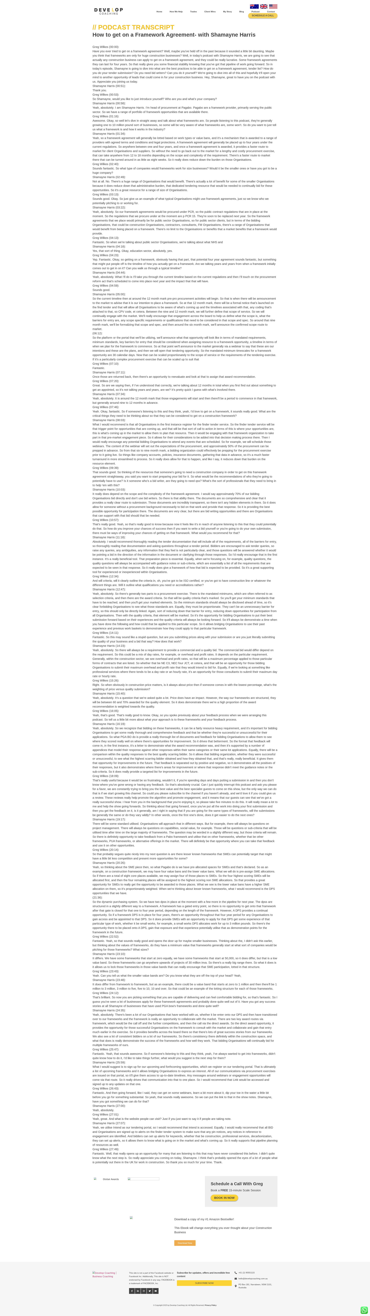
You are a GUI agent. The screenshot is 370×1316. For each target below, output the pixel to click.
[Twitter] (149, 1291)
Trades (193, 11)
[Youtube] (156, 1291)
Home (159, 11)
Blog (241, 11)
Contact (271, 11)
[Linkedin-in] (138, 1291)
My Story (227, 11)
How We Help (176, 11)
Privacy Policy (211, 1305)
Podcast (255, 11)
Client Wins (210, 11)
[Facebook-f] (132, 1291)
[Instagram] (144, 1291)
